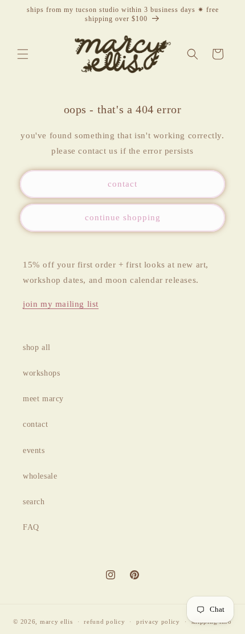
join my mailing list (61, 303)
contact (122, 183)
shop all (37, 347)
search (34, 501)
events (34, 450)
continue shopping (123, 217)
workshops (41, 373)
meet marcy (43, 398)
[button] (22, 54)
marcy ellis (56, 621)
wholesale (40, 476)
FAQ (31, 527)
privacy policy (158, 621)
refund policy (104, 621)
